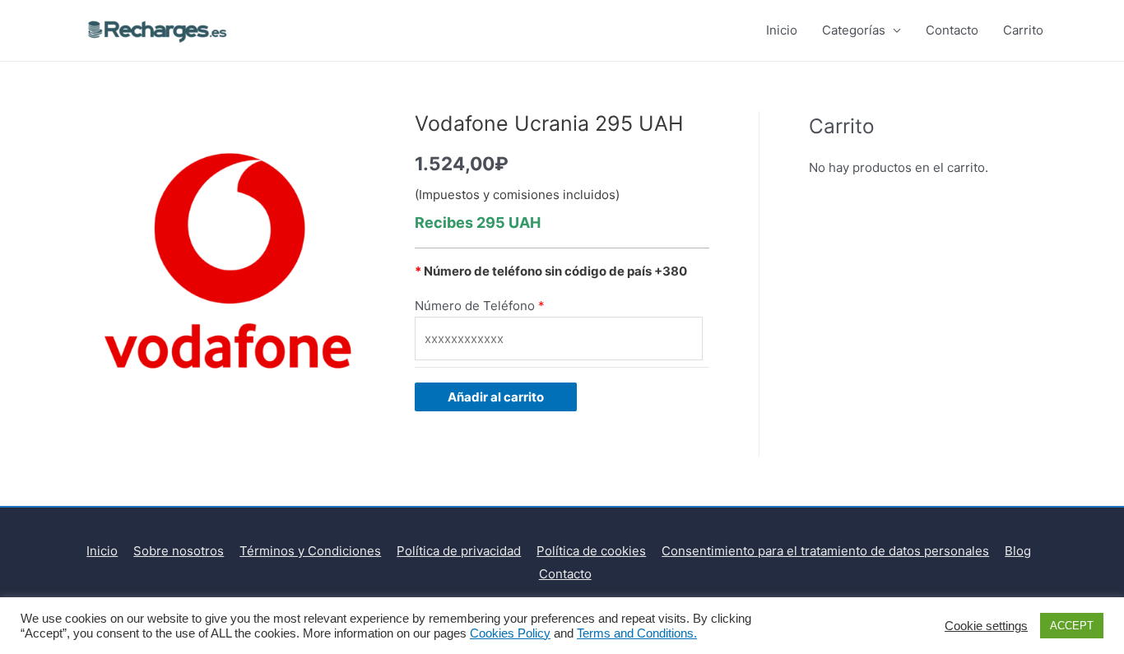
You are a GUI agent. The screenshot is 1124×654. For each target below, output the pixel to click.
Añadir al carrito (496, 397)
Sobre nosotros (178, 551)
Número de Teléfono (475, 305)
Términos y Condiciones (310, 551)
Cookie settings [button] (986, 626)
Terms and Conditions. (637, 633)
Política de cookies (591, 551)
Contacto (952, 30)
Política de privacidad (459, 551)
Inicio (781, 30)
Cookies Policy (510, 633)
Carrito (1023, 30)
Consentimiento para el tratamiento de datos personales (825, 551)
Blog (1018, 551)
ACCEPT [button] (1072, 625)
